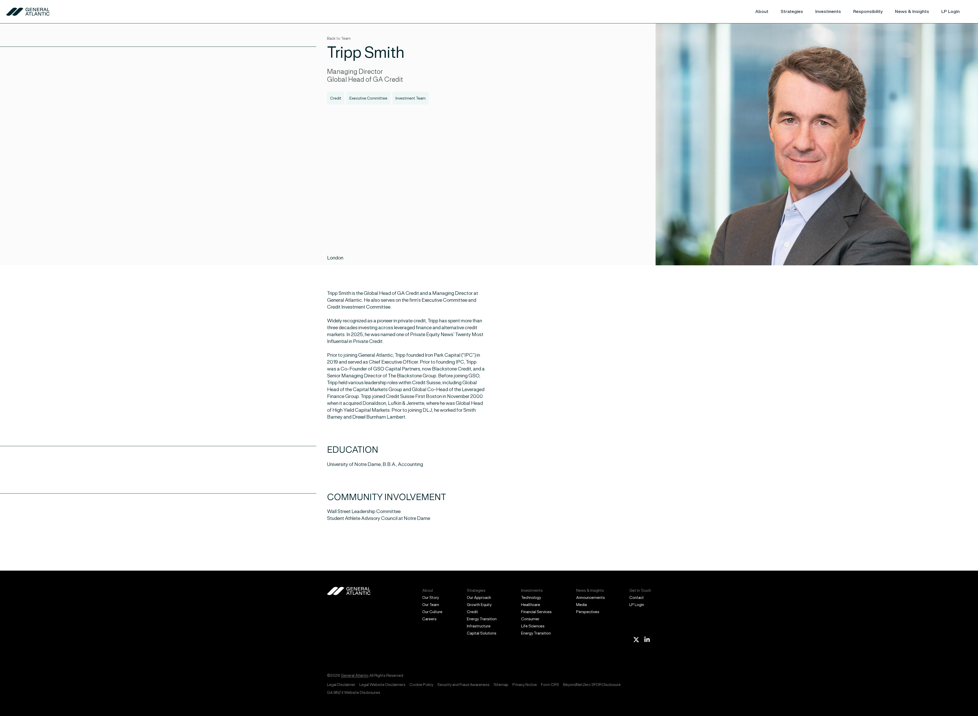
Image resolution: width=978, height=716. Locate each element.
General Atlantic (355, 675)
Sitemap (501, 684)
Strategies (792, 11)
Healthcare (530, 604)
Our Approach (479, 597)
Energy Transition (482, 618)
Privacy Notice (524, 684)
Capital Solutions (481, 633)
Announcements (590, 597)
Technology (531, 597)
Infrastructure (479, 626)
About (761, 11)
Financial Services (536, 611)
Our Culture (432, 611)
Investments (828, 11)
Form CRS (550, 684)
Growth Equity (479, 604)
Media (581, 604)
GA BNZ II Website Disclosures (353, 692)
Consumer (530, 618)
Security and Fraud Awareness (463, 684)
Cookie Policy (421, 684)
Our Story (430, 597)
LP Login (950, 11)
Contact (636, 597)
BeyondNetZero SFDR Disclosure (592, 684)
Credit (472, 611)
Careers (429, 618)
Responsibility (868, 11)
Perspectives (587, 611)
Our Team (430, 604)
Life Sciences (533, 626)
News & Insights (912, 11)
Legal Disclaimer (341, 684)
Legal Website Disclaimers (382, 684)
